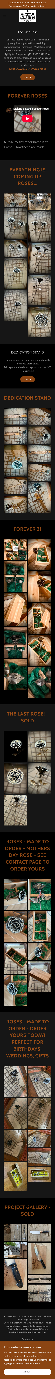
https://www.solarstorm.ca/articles (27, 68)
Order (27, 77)
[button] (5, 16)
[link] (27, 16)
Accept (28, 1372)
